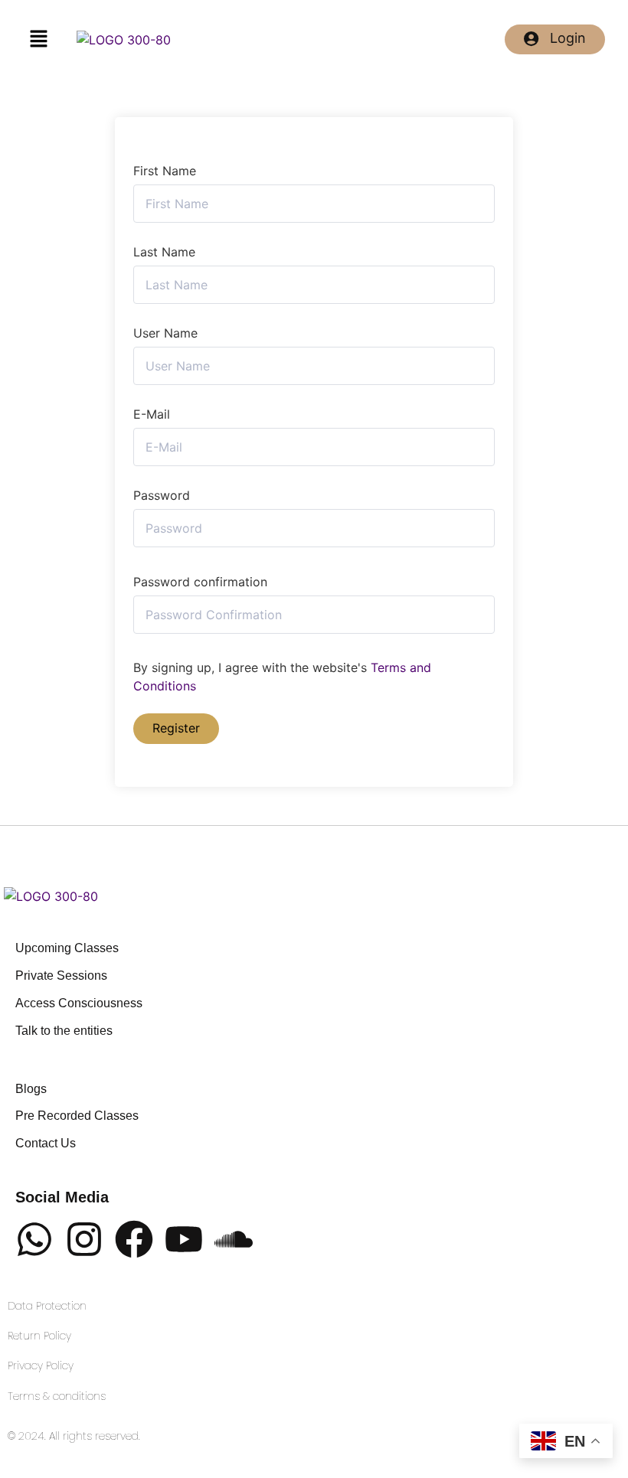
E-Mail (151, 414)
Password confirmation (200, 582)
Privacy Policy (41, 1366)
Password (161, 495)
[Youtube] (184, 1242)
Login (568, 38)
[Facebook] (134, 1242)
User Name (165, 333)
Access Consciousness (78, 1004)
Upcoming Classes (67, 949)
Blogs (31, 1090)
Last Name (164, 252)
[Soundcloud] (233, 1242)
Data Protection (47, 1306)
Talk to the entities (64, 1031)
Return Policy (39, 1336)
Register (176, 728)
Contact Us (45, 1144)
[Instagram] (84, 1242)
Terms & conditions (57, 1396)
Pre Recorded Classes (77, 1116)
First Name (164, 171)
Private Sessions (61, 976)
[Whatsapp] (34, 1242)
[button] (38, 39)
